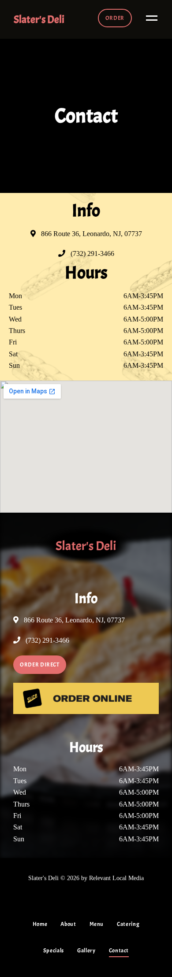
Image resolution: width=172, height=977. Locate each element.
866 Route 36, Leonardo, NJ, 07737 (90, 233)
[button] (115, 18)
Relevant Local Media (116, 877)
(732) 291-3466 (91, 253)
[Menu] (149, 17)
